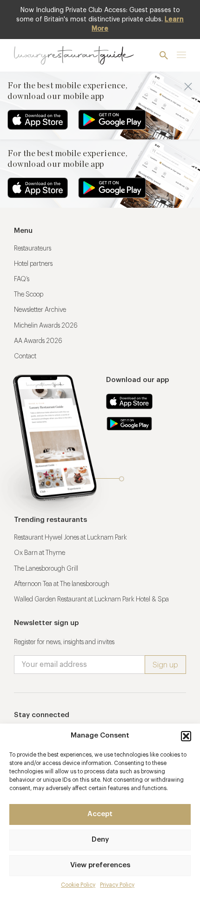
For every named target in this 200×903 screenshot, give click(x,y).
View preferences (100, 865)
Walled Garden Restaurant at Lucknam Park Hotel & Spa (91, 599)
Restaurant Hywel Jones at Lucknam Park (70, 537)
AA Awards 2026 (38, 341)
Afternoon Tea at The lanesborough (61, 584)
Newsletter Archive (40, 310)
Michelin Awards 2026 (46, 326)
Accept (100, 814)
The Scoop (28, 294)
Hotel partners (33, 264)
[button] (186, 736)
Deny (100, 839)
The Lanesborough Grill (46, 569)
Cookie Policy (78, 885)
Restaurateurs (32, 248)
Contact (25, 356)
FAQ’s (21, 279)
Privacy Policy (117, 885)
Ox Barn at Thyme (39, 553)
